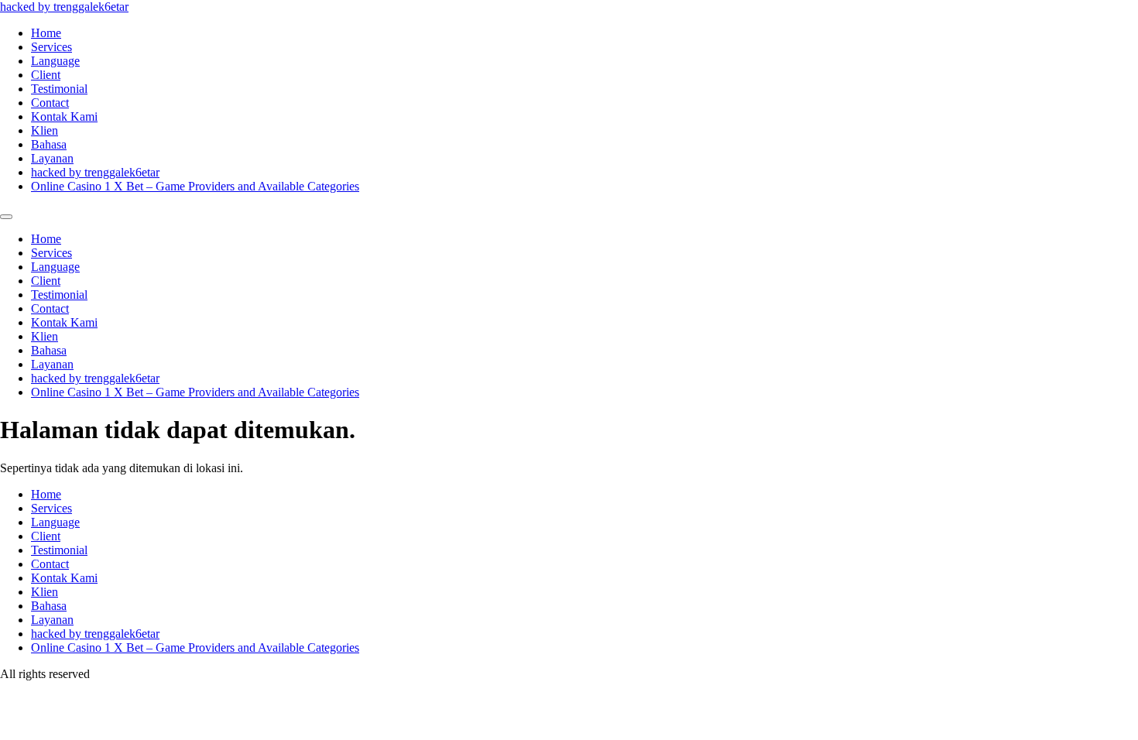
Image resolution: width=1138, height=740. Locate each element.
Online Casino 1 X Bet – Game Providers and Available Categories (195, 186)
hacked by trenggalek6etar (64, 6)
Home (46, 32)
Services (51, 46)
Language (55, 60)
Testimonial (59, 88)
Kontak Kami (64, 116)
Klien (44, 130)
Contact (50, 102)
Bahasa (49, 144)
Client (45, 74)
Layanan (52, 158)
